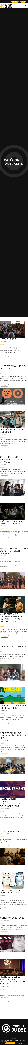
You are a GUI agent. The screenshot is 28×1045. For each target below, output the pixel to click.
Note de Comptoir (9, 897)
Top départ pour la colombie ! (12, 430)
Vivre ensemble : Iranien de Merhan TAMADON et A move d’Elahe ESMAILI (11, 618)
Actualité (2, 344)
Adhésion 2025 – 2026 (12, 918)
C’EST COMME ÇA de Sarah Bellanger (11, 522)
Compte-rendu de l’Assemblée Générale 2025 (13, 735)
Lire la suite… (5, 355)
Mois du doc (8, 373)
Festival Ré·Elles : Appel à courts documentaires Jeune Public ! (13, 980)
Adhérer (23, 1)
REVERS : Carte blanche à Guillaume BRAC (14, 706)
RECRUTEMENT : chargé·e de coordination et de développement (12, 802)
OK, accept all (11, 1043)
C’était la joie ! (8, 339)
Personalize (19, 1043)
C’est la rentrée (10, 831)
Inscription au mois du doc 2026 (13, 367)
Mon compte (15, 1)
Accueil (14, 1038)
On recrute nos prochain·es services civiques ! (12, 459)
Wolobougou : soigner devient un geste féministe (14, 551)
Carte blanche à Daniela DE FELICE (10, 891)
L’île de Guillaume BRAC (14, 646)
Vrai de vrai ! (8, 528)
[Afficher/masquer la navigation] (25, 5)
